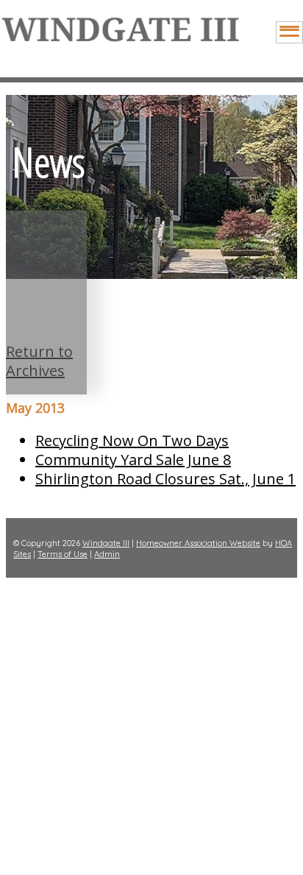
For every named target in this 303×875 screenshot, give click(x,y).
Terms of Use (63, 554)
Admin (107, 554)
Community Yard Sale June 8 (133, 460)
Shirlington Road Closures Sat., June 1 (165, 479)
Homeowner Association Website (198, 543)
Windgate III (105, 543)
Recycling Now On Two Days (132, 440)
